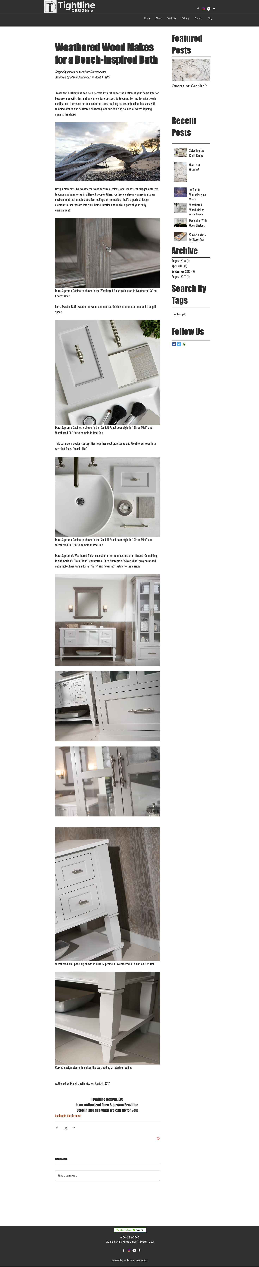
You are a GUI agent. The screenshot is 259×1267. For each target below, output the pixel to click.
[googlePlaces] (214, 9)
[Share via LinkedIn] (74, 1128)
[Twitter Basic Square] (179, 344)
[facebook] (198, 9)
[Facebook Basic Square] (174, 344)
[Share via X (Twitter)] (65, 1128)
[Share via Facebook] (56, 1128)
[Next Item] (204, 70)
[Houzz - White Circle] (208, 9)
